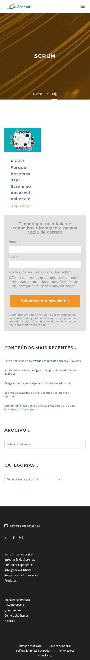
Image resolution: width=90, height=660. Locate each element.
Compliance (45, 655)
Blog (14, 206)
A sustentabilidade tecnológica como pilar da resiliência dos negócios (40, 372)
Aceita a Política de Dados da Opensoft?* (39, 272)
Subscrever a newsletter (45, 301)
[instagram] (21, 537)
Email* (13, 257)
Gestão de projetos (34, 206)
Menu (83, 6)
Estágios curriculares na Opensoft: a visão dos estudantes (38, 383)
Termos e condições (30, 645)
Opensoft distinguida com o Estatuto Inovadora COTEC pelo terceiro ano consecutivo (39, 407)
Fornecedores (66, 650)
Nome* (14, 242)
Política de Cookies (60, 645)
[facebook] (13, 537)
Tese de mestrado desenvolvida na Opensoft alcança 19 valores (42, 361)
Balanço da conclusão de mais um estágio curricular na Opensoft (36, 394)
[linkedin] (6, 537)
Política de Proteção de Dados (33, 650)
